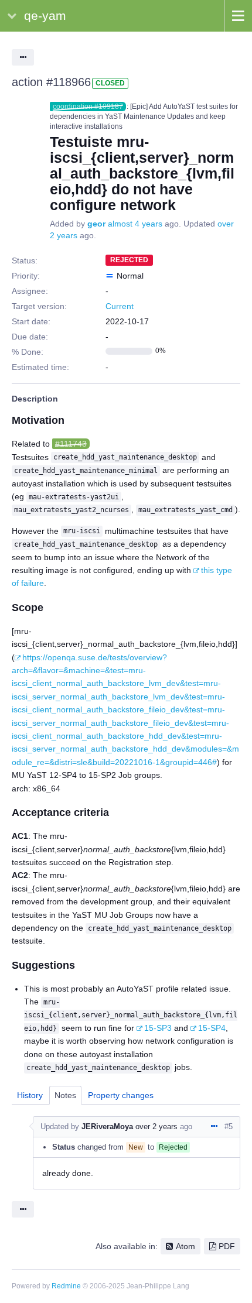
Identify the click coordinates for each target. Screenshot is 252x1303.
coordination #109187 (88, 106)
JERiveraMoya (107, 1126)
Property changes (121, 1095)
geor (96, 223)
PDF (227, 1246)
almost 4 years (135, 223)
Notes (65, 1095)
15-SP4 (212, 1028)
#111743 (71, 443)
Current (119, 306)
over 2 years (156, 1126)
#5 (228, 1126)
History (30, 1095)
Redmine (66, 1286)
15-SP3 (158, 1028)
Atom (185, 1246)
